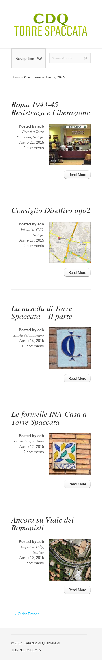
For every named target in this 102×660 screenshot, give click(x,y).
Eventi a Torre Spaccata (30, 134)
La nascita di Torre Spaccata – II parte (41, 311)
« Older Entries (27, 614)
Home (15, 76)
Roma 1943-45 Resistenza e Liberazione (50, 108)
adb (40, 126)
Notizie (38, 136)
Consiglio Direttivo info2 (50, 210)
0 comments (34, 148)
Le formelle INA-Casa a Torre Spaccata (49, 417)
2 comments (34, 452)
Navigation (24, 58)
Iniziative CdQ (32, 229)
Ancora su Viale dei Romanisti (42, 523)
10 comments (33, 346)
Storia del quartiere (28, 335)
